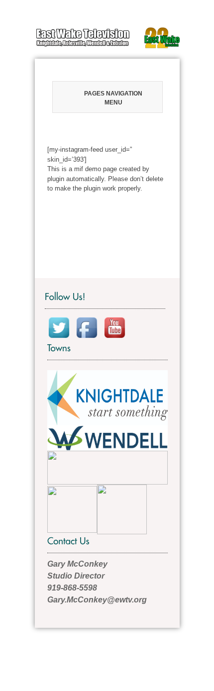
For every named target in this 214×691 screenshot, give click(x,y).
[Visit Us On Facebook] (87, 327)
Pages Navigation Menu (113, 98)
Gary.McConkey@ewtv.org (97, 599)
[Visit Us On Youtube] (114, 327)
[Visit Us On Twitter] (59, 327)
